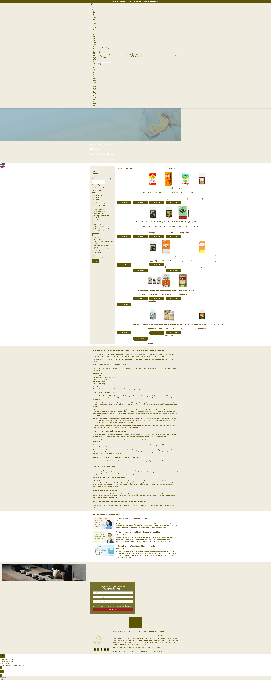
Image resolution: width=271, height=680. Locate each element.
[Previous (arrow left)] (0, 679)
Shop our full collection (139, 505)
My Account (143, 631)
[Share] (3, 677)
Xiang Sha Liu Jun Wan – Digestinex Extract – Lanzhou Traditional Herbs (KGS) (202, 256)
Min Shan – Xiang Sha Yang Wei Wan (182, 290)
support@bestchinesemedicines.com (123, 647)
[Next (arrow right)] (2, 679)
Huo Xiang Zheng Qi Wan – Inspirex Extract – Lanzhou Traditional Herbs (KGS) (186, 188)
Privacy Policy (142, 635)
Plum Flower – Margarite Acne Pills (202, 188)
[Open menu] (91, 4)
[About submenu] (95, 58)
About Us (120, 631)
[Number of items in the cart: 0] (180, 55)
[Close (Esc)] (5, 677)
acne (139, 413)
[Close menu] (91, 8)
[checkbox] (97, 188)
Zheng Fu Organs (100, 144)
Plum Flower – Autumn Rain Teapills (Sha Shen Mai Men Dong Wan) (202, 324)
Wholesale (161, 631)
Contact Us (135, 631)
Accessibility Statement (119, 635)
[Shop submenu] (94, 14)
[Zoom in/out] (0, 677)
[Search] (99, 64)
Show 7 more (95, 233)
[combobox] (95, 601)
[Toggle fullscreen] (2, 677)
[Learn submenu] (95, 90)
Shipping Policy (161, 635)
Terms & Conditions (172, 635)
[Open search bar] (99, 60)
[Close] (2, 656)
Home (92, 144)
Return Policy (151, 635)
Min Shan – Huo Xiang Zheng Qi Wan (183, 222)
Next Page (150, 343)
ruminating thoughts (152, 425)
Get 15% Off (113, 609)
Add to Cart (124, 202)
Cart (129, 631)
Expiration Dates (132, 635)
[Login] (178, 55)
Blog (125, 631)
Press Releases (152, 631)
